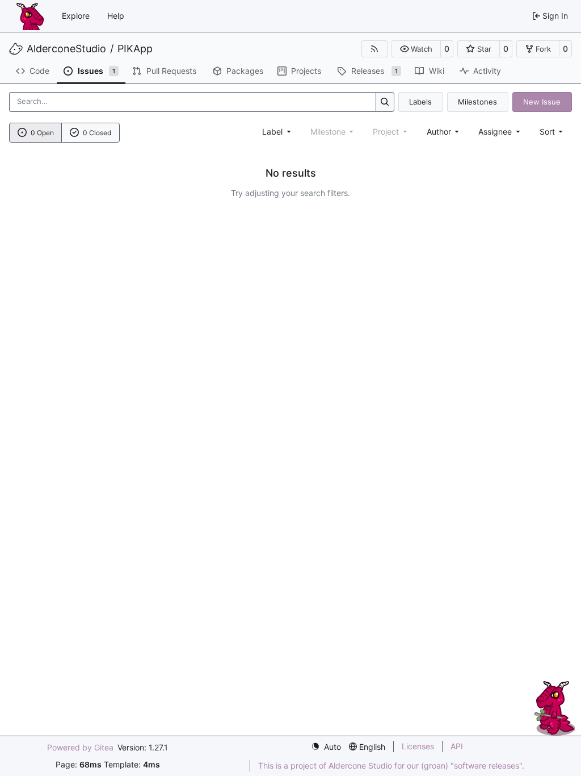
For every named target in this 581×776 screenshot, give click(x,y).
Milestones (477, 101)
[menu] (552, 131)
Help (115, 15)
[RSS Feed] (374, 48)
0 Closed (97, 132)
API (457, 746)
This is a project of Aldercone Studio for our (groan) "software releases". (391, 765)
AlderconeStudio (66, 49)
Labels (420, 101)
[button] (416, 48)
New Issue (542, 101)
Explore (76, 15)
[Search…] (385, 102)
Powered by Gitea (80, 747)
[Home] (30, 16)
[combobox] (277, 131)
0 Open (42, 132)
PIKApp (135, 49)
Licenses (418, 746)
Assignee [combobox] (495, 131)
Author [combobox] (439, 131)
